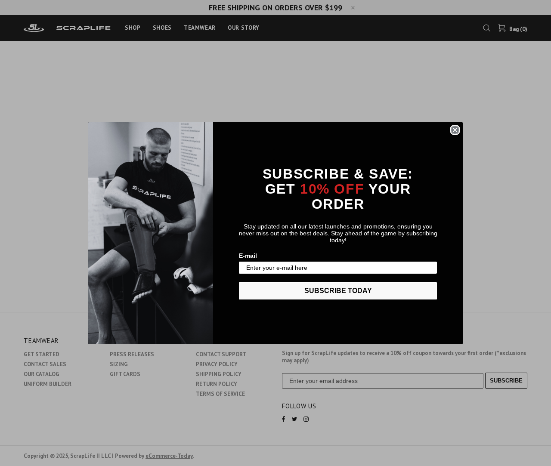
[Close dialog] (455, 130)
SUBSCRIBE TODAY (338, 290)
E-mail (248, 255)
